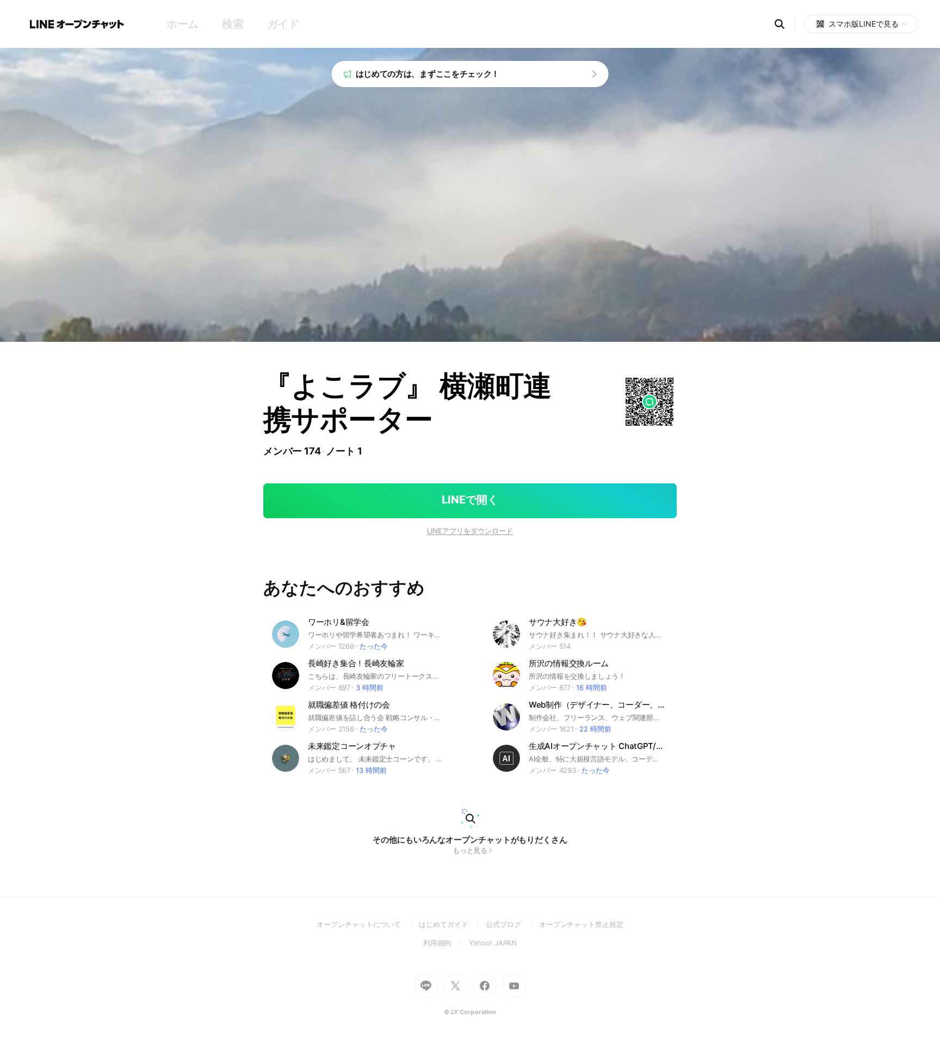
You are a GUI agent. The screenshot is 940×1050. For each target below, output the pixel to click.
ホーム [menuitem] (182, 23)
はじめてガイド (452, 924)
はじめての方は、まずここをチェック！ (428, 74)
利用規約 (446, 942)
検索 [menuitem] (232, 23)
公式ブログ (512, 924)
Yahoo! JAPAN (493, 942)
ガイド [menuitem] (283, 23)
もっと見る (470, 850)
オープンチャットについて (368, 924)
